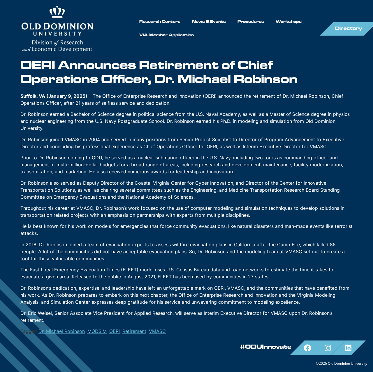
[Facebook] (307, 347)
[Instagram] (327, 347)
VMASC (157, 331)
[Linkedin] (348, 347)
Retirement (134, 331)
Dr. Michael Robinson (61, 331)
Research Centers (159, 22)
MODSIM (97, 331)
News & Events (209, 22)
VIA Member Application (166, 35)
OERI (114, 331)
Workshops (289, 22)
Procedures (250, 22)
